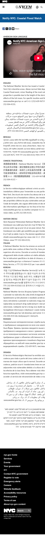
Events (7, 462)
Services (8, 458)
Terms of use (10, 500)
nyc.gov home (10, 454)
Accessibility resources (15, 492)
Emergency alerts (12, 481)
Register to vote (11, 477)
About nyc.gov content (15, 504)
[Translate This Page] (37, 7)
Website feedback (12, 488)
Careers (7, 485)
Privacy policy (10, 496)
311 (5, 469)
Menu (4, 7)
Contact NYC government (16, 473)
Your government (12, 466)
